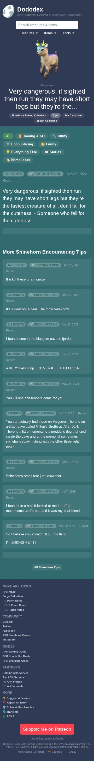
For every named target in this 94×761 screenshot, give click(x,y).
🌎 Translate (11, 711)
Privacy (83, 746)
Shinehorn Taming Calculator (28, 115)
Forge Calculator (13, 596)
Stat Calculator (73, 115)
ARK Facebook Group (16, 635)
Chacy (72, 751)
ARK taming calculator (34, 743)
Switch (24, 746)
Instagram (9, 639)
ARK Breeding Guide (16, 660)
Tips (55, 115)
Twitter (7, 626)
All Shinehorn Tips (47, 567)
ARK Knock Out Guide (17, 656)
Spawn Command (47, 120)
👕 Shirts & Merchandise (18, 707)
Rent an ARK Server (15, 672)
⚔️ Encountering (45, 174)
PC (88, 743)
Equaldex (57, 751)
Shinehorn (47, 85)
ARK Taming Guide (14, 651)
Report (8, 180)
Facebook (9, 630)
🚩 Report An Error (15, 702)
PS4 (16, 746)
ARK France (14, 681)
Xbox (9, 746)
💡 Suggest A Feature (16, 698)
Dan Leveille (40, 746)
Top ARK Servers (13, 677)
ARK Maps (9, 591)
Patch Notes (14, 600)
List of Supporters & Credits (47, 738)
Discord (8, 621)
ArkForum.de (15, 686)
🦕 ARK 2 (9, 716)
